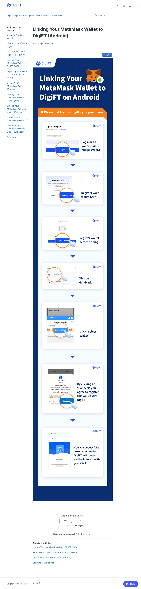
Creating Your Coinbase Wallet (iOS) (17, 119)
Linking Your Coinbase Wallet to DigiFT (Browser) (16, 128)
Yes (65, 521)
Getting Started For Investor (35, 16)
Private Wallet (57, 16)
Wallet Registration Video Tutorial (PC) (16, 53)
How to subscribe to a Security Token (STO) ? (55, 552)
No (80, 521)
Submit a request (84, 534)
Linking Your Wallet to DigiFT (17, 45)
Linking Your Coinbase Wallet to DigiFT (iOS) (16, 97)
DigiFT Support (13, 16)
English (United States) (18, 583)
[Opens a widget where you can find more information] (130, 584)
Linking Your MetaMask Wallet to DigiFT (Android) (16, 108)
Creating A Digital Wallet (15, 36)
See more (12, 137)
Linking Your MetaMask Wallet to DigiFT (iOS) (16, 63)
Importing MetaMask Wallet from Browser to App (17, 74)
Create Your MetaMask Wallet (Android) (15, 86)
